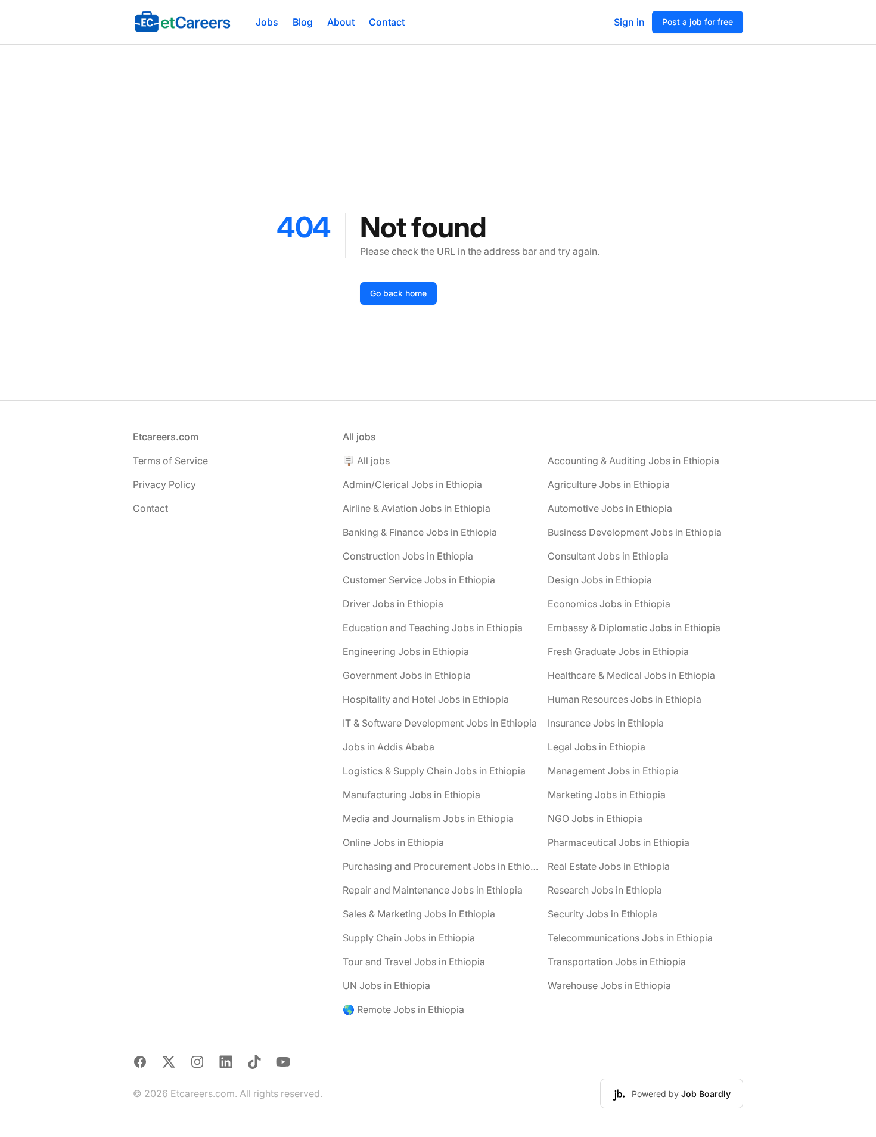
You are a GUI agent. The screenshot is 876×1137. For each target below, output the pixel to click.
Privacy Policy (164, 484)
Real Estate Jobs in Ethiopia (609, 866)
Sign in (629, 22)
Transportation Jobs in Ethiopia (617, 962)
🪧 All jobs (366, 460)
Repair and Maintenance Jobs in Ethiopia (433, 890)
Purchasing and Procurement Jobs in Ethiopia (440, 866)
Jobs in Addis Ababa (388, 747)
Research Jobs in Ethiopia (605, 890)
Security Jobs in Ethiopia (602, 914)
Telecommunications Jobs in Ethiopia (630, 938)
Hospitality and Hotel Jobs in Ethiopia (426, 699)
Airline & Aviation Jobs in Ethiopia (416, 508)
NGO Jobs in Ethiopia (595, 818)
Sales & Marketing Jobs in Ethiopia (419, 914)
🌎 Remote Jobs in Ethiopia (403, 1009)
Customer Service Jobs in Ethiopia (419, 580)
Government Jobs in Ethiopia (407, 675)
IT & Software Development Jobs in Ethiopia (440, 723)
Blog (303, 22)
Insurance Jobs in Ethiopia (606, 723)
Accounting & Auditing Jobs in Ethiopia (633, 460)
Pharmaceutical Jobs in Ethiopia (618, 842)
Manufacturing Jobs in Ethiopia (411, 795)
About (341, 22)
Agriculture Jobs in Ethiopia (609, 484)
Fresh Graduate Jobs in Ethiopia (618, 651)
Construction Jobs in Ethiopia (408, 556)
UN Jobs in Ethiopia (386, 985)
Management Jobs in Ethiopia (613, 771)
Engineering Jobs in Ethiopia (406, 651)
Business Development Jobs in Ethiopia (635, 532)
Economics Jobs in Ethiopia (609, 604)
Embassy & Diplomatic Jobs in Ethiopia (634, 628)
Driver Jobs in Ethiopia (393, 604)
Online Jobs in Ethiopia (393, 842)
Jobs (267, 22)
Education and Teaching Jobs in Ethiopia (433, 628)
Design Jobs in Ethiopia (600, 580)
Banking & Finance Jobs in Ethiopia (420, 532)
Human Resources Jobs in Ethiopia (624, 699)
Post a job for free (697, 22)
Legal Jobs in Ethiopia (596, 747)
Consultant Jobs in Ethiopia (608, 556)
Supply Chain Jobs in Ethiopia (409, 938)
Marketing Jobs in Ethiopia (607, 795)
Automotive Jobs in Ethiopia (610, 508)
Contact (387, 22)
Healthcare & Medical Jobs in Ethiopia (631, 675)
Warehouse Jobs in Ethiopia (609, 985)
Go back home (398, 293)
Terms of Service (170, 460)
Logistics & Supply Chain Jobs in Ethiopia (434, 771)
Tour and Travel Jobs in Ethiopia (414, 962)
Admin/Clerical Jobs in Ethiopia (412, 484)
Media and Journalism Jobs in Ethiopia (428, 818)
